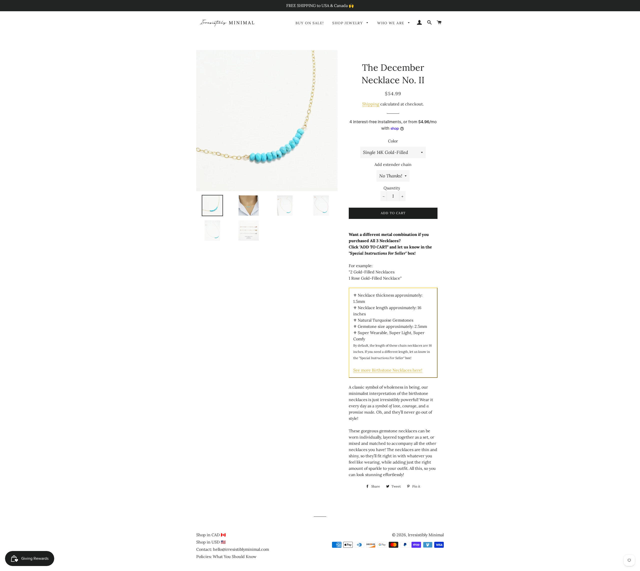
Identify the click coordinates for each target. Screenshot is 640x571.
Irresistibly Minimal (426, 534)
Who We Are (391, 23)
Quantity (392, 187)
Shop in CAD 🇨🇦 (211, 534)
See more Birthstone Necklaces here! (387, 370)
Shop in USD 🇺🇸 (211, 542)
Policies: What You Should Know (226, 556)
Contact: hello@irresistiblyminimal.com (232, 549)
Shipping (370, 103)
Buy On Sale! (310, 23)
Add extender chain (393, 164)
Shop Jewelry (348, 23)
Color (393, 140)
